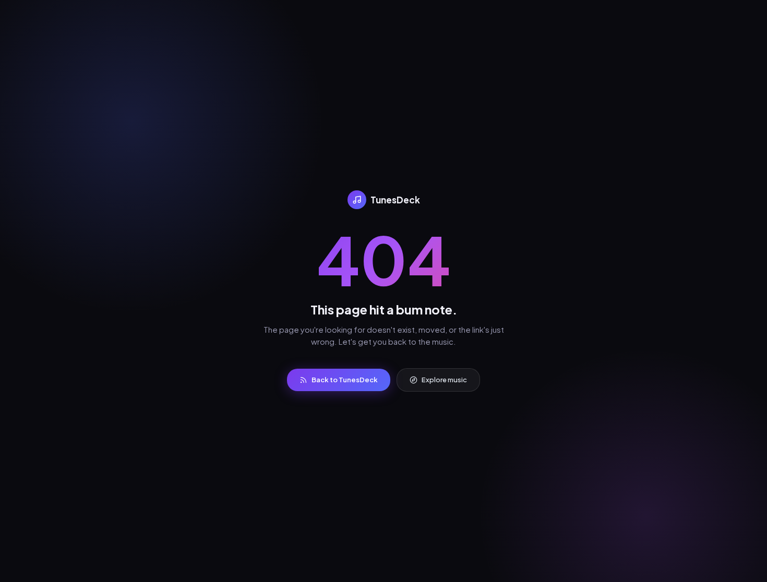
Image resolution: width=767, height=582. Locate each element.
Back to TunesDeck (344, 379)
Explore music (444, 379)
